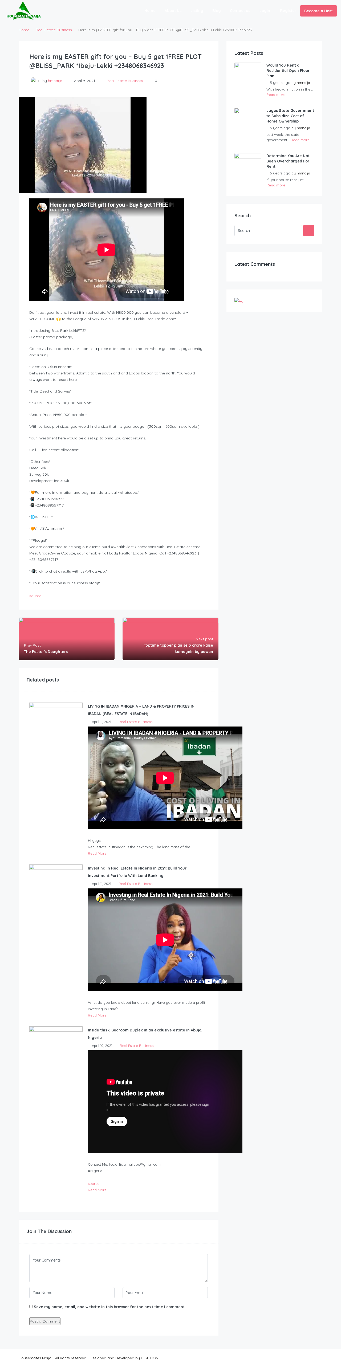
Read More (97, 853)
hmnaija (55, 80)
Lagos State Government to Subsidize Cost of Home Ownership (290, 116)
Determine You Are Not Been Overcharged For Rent (288, 161)
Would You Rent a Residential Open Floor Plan (288, 70)
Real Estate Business (54, 29)
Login (264, 10)
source (35, 595)
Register (288, 10)
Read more (275, 94)
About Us (173, 10)
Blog (216, 10)
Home (150, 10)
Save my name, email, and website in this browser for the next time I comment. (110, 1306)
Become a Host (318, 11)
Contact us (240, 10)
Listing (196, 10)
